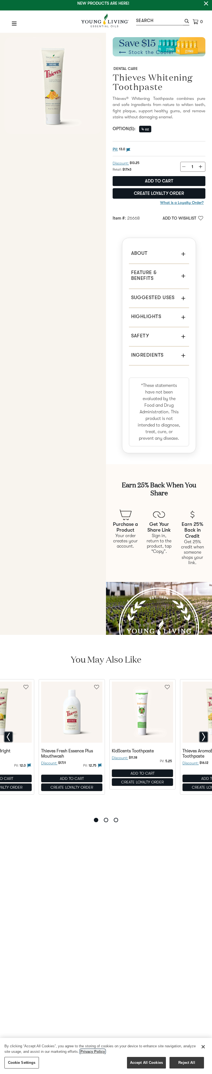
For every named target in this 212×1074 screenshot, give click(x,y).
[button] (186, 21)
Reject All (186, 1063)
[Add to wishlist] (96, 687)
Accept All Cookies (146, 1063)
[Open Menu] (14, 23)
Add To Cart (72, 778)
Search (144, 20)
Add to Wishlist (179, 218)
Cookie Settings (22, 1063)
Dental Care (125, 68)
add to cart (159, 181)
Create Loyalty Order (159, 193)
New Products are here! (103, 3)
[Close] (203, 1047)
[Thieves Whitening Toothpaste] (53, 85)
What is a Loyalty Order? (182, 202)
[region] (106, 1056)
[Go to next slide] (203, 737)
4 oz (145, 129)
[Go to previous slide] (8, 737)
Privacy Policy (92, 1052)
